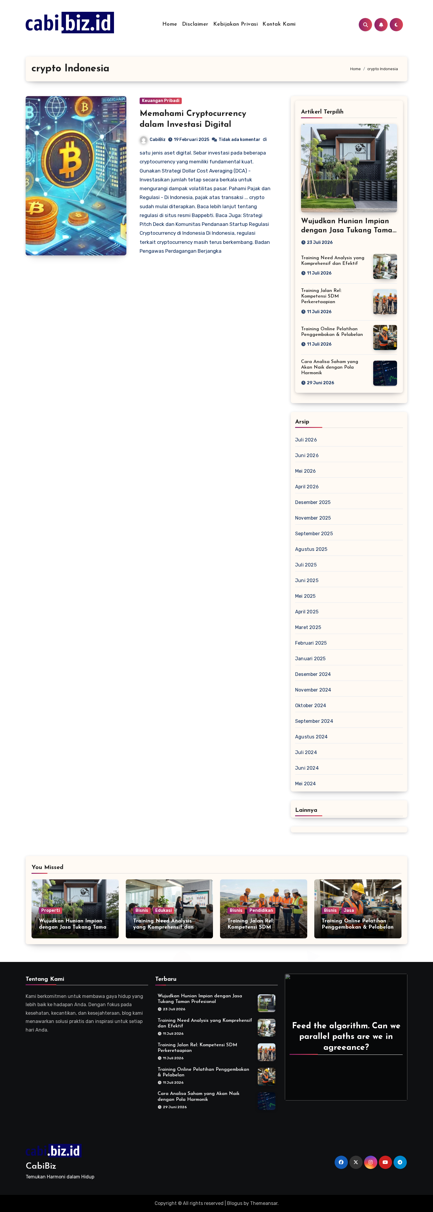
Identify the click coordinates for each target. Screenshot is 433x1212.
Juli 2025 (306, 565)
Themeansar (263, 1203)
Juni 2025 (306, 580)
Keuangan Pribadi (160, 100)
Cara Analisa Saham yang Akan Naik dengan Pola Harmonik (329, 367)
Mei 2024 (305, 783)
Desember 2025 (313, 502)
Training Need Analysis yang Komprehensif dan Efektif (163, 928)
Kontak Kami (279, 24)
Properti (50, 910)
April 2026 (307, 487)
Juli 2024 (306, 752)
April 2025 (306, 612)
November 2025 (313, 518)
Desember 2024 (313, 674)
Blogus (234, 1203)
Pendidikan (261, 910)
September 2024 (314, 721)
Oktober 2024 (310, 705)
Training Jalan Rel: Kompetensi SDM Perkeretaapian (321, 296)
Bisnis (141, 910)
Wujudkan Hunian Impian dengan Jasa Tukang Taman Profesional (349, 230)
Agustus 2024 (311, 737)
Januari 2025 (310, 658)
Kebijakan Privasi (235, 24)
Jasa (349, 910)
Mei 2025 (305, 596)
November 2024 (313, 690)
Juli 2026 (306, 440)
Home (169, 24)
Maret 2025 (308, 627)
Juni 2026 (307, 455)
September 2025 (314, 533)
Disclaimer (195, 24)
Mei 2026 (305, 471)
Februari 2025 (311, 643)
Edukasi (163, 910)
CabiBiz (158, 139)
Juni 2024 (307, 768)
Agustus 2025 (311, 549)
